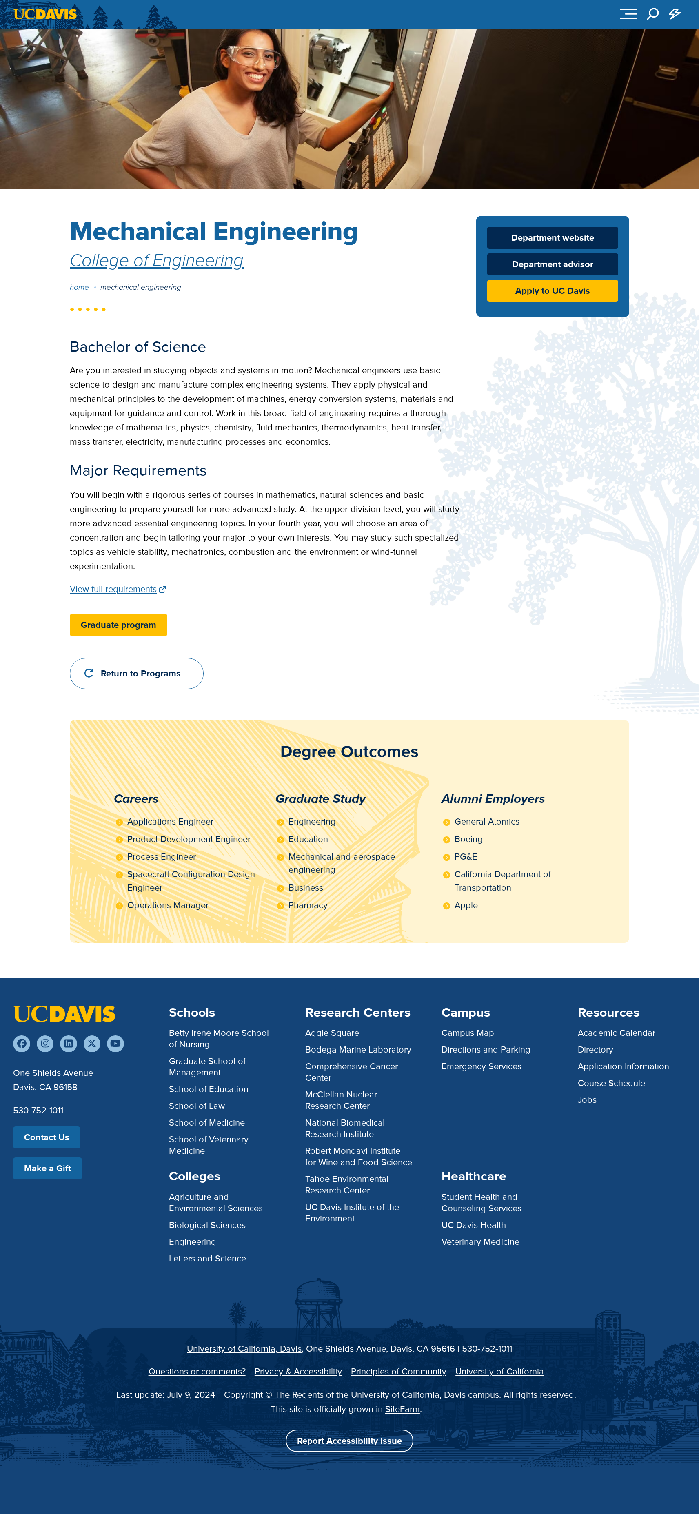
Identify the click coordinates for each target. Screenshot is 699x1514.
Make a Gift (47, 1168)
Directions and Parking (486, 1049)
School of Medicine (207, 1122)
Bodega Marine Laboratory (358, 1049)
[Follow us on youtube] (115, 1043)
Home (79, 287)
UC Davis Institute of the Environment (352, 1213)
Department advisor (552, 264)
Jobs (587, 1099)
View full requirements (113, 589)
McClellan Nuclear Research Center (341, 1100)
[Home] (64, 1013)
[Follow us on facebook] (21, 1043)
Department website (552, 237)
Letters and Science (207, 1258)
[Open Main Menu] (628, 14)
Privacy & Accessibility (298, 1371)
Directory (595, 1049)
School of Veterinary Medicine (209, 1145)
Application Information (623, 1066)
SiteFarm (402, 1409)
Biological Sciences (207, 1225)
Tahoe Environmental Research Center (346, 1185)
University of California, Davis (244, 1348)
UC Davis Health (474, 1225)
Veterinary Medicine (480, 1241)
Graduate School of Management (207, 1067)
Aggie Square (332, 1032)
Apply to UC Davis (552, 291)
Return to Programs (141, 673)
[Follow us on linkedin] (68, 1043)
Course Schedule (611, 1083)
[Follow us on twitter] (92, 1043)
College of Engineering (157, 259)
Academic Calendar (616, 1032)
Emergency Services (481, 1066)
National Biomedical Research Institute (345, 1128)
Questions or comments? (197, 1371)
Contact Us (46, 1137)
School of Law (197, 1105)
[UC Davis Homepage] (45, 14)
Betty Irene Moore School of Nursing (219, 1038)
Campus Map (468, 1032)
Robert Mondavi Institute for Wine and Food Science (358, 1156)
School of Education (209, 1089)
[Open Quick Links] (675, 14)
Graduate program (118, 625)
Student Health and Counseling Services (481, 1202)
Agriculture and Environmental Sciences (216, 1202)
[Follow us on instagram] (45, 1043)
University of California (499, 1371)
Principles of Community (398, 1371)
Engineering (192, 1241)
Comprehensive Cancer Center (351, 1072)
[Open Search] (653, 14)
